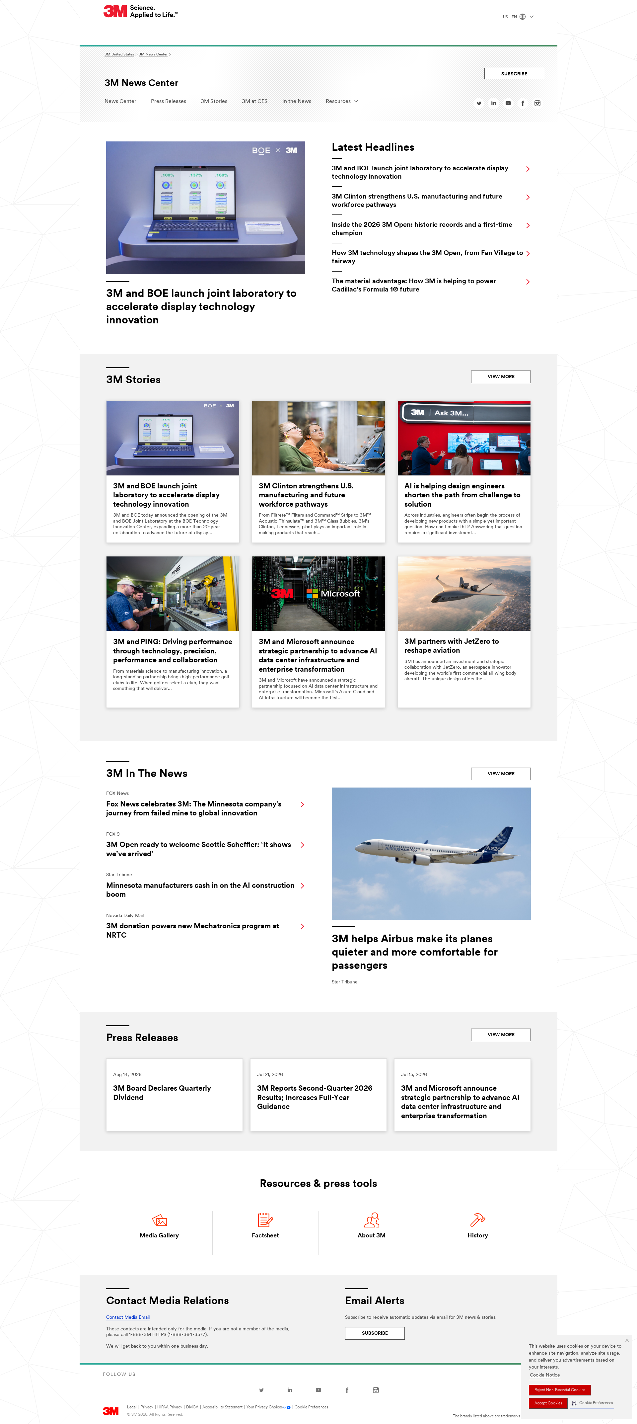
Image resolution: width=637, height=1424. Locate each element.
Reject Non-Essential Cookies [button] (559, 1390)
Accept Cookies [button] (548, 1403)
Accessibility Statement (222, 1407)
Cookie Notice (545, 1375)
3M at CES (255, 101)
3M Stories (214, 101)
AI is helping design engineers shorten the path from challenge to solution (462, 496)
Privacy (147, 1407)
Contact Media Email (128, 1317)
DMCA (192, 1407)
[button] (592, 1403)
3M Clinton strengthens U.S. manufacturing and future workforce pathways (306, 496)
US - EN (510, 17)
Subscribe (514, 74)
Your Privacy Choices (265, 1407)
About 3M (372, 1236)
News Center (120, 101)
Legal (132, 1407)
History (477, 1236)
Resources (338, 101)
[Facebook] (347, 1390)
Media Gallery (159, 1236)
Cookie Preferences (311, 1407)
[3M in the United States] (141, 11)
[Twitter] (261, 1390)
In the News (296, 101)
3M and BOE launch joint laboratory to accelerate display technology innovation (166, 496)
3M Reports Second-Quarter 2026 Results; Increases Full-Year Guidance (315, 1098)
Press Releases (168, 101)
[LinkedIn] (290, 1390)
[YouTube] (318, 1390)
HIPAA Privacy (169, 1407)
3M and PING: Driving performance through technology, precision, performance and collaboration (172, 651)
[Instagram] (376, 1390)
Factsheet (265, 1236)
